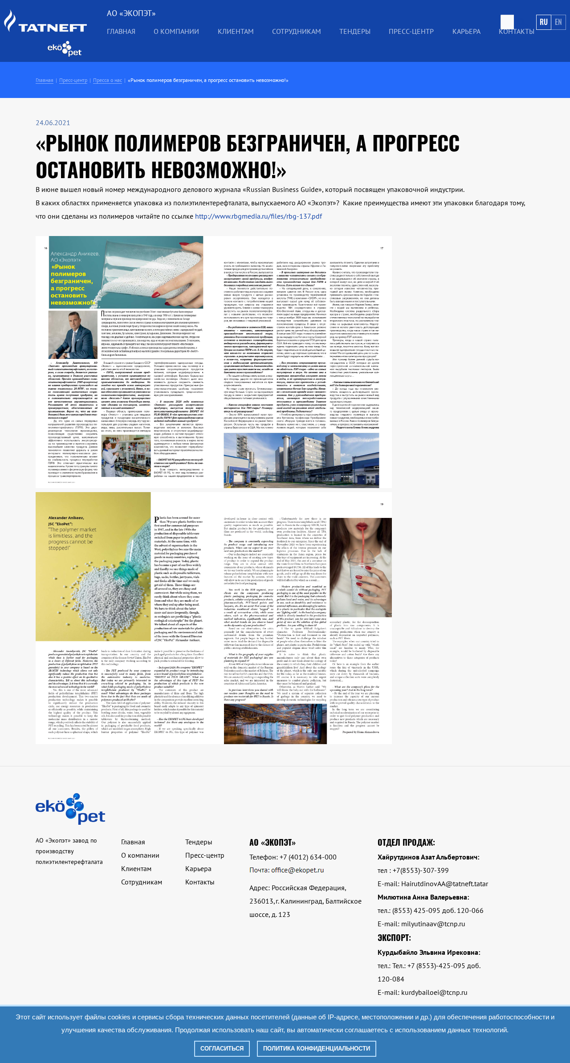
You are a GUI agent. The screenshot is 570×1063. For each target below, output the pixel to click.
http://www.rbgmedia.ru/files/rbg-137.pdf (258, 216)
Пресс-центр (411, 31)
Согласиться (222, 1048)
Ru (544, 21)
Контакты (516, 31)
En (558, 21)
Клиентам (136, 868)
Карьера (466, 31)
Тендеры (198, 841)
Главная (121, 31)
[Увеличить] (214, 485)
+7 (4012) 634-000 (308, 856)
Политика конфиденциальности (316, 1048)
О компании (140, 855)
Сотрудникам (296, 31)
